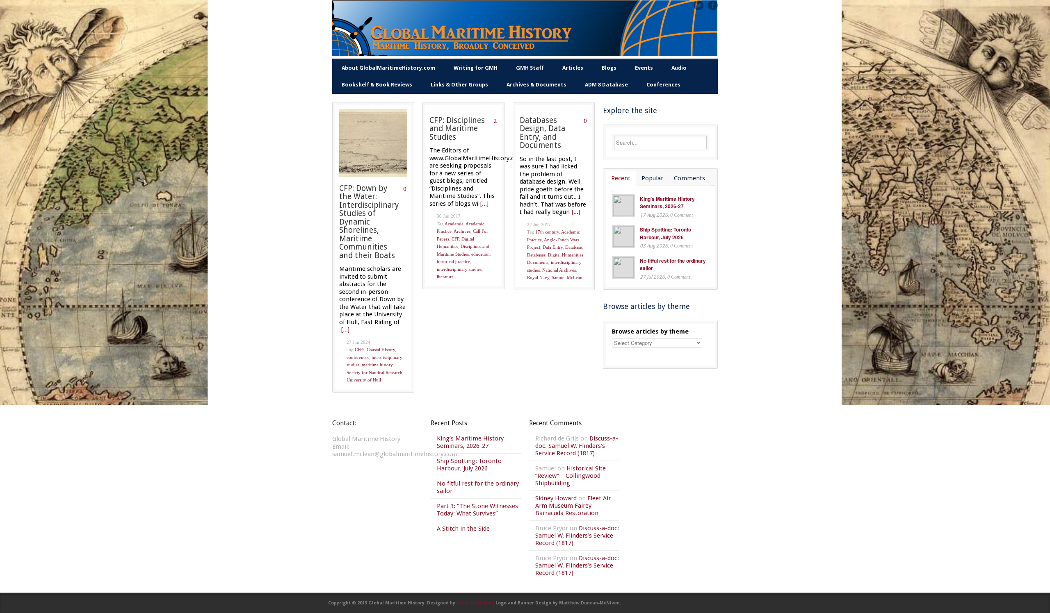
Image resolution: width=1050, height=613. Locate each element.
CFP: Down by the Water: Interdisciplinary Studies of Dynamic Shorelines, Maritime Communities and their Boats (369, 222)
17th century (547, 231)
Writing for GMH (476, 68)
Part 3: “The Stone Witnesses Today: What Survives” (477, 509)
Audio (679, 68)
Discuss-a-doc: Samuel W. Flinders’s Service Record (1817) (576, 446)
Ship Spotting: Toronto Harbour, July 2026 (665, 233)
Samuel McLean (567, 277)
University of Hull (364, 379)
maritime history (377, 364)
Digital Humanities (565, 254)
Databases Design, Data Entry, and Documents (542, 133)
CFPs (359, 349)
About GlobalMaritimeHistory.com (388, 68)
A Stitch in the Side (463, 528)
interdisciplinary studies (459, 269)
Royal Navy (538, 277)
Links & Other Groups (459, 85)
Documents (537, 262)
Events (644, 68)
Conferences (663, 85)
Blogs (609, 68)
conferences (358, 357)
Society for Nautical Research (374, 372)
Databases (536, 254)
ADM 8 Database (606, 85)
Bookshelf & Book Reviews (377, 85)
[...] (345, 329)
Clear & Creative (475, 603)
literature (445, 276)
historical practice (453, 261)
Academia (454, 223)
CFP (455, 238)
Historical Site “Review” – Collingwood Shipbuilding (570, 476)
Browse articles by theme (650, 331)
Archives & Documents (536, 85)
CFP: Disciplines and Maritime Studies (457, 129)
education (480, 254)
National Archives (559, 270)
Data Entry (553, 247)
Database (573, 247)
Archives (462, 231)
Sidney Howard (556, 498)
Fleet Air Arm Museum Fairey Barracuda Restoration (573, 506)
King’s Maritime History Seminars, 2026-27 (667, 202)
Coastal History (381, 349)
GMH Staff (530, 68)
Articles (572, 68)
